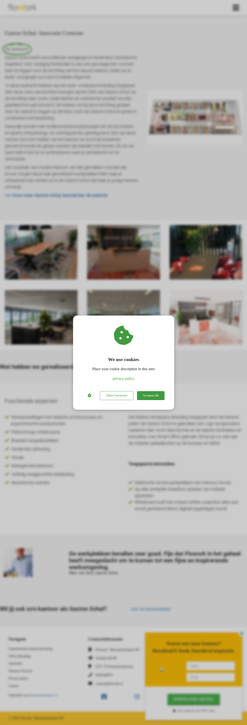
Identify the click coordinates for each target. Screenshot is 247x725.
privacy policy (123, 378)
